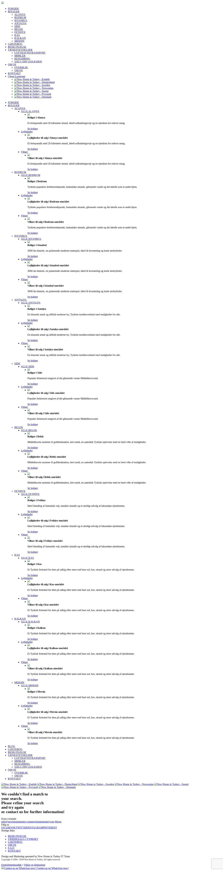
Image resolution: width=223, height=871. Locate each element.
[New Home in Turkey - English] (32, 79)
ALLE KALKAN (30, 621)
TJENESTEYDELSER (20, 49)
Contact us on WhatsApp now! (52, 868)
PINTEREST (50, 827)
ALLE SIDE (27, 366)
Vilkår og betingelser (34, 864)
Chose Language (16, 76)
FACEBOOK (8, 827)
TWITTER (21, 827)
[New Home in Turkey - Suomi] (31, 91)
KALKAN (20, 38)
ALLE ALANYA (30, 111)
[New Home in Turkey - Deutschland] (34, 82)
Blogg (58, 821)
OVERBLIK (21, 67)
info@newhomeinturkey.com (16, 821)
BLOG (11, 746)
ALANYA (19, 14)
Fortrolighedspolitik (11, 864)
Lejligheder (27, 131)
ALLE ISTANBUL (31, 239)
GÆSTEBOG (15, 44)
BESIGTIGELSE (17, 46)
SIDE (17, 26)
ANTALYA (20, 23)
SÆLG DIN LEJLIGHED (28, 61)
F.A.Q (11, 847)
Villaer (24, 151)
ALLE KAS (27, 557)
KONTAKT (14, 73)
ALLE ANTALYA (30, 302)
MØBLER (19, 55)
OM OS (12, 64)
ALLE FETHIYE (30, 494)
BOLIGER (13, 11)
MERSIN (19, 41)
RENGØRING (22, 58)
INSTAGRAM (35, 827)
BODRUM (20, 17)
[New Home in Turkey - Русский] (32, 94)
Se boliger (32, 128)
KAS (17, 35)
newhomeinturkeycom (42, 821)
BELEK (18, 29)
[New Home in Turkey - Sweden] (32, 85)
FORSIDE (13, 8)
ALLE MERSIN (29, 685)
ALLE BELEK (29, 430)
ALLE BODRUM (30, 175)
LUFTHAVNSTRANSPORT (30, 52)
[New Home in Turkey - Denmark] (32, 97)
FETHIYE (19, 32)
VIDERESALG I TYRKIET (23, 839)
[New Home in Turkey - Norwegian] (33, 88)
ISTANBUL (20, 20)
